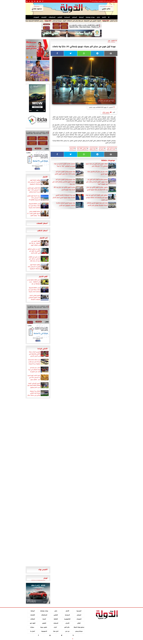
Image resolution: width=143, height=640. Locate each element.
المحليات (55, 623)
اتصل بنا (32, 631)
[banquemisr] (71, 26)
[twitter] (40, 1)
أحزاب (55, 627)
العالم (79, 623)
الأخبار (104, 17)
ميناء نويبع (93, 148)
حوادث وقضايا (90, 17)
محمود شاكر (106, 112)
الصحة (44, 619)
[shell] (37, 49)
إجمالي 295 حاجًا (82, 148)
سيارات (32, 627)
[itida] (37, 120)
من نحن (67, 631)
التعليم (44, 623)
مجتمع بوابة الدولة (79, 627)
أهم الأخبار (43, 276)
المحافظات (52, 17)
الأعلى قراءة (42, 348)
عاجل (98, 17)
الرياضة (81, 17)
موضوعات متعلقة (108, 160)
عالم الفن (67, 627)
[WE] (37, 70)
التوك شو (32, 623)
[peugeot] (37, 98)
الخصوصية (44, 631)
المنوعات (36, 17)
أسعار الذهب (42, 230)
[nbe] (71, 33)
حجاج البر (101, 148)
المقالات (32, 619)
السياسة (67, 17)
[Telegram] (97, 53)
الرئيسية (79, 611)
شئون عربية (43, 627)
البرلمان (74, 17)
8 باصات (72, 148)
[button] (28, 593)
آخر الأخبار (44, 237)
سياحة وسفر (79, 631)
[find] (32, 1)
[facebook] (42, 1)
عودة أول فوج (111, 148)
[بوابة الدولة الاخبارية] (38, 593)
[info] (29, 1)
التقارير (60, 17)
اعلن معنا (55, 631)
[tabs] (27, 1)
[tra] (37, 161)
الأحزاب (67, 623)
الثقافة (56, 619)
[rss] (35, 1)
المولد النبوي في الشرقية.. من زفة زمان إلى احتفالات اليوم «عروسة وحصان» (95, 20)
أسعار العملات (42, 223)
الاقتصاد (44, 17)
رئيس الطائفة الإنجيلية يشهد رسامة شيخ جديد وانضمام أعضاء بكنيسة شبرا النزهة (36, 20)
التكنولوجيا (67, 619)
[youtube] (37, 1)
